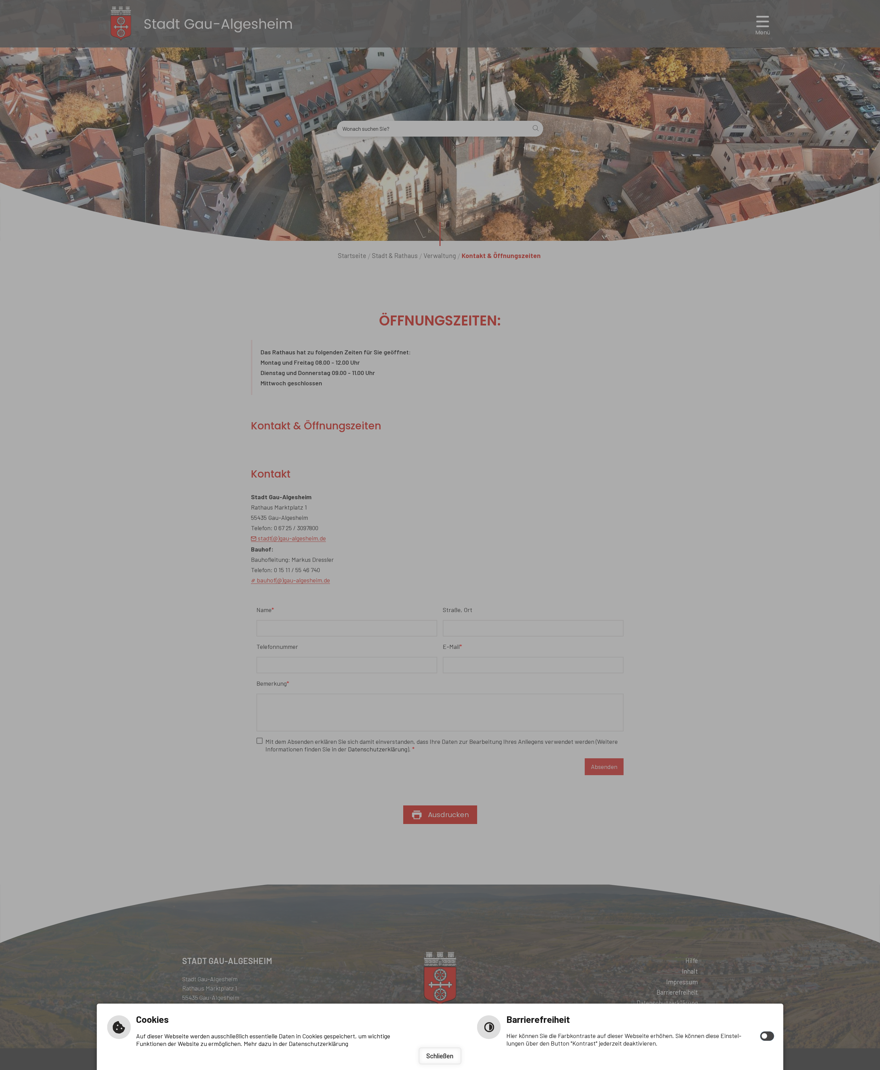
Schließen (439, 1056)
